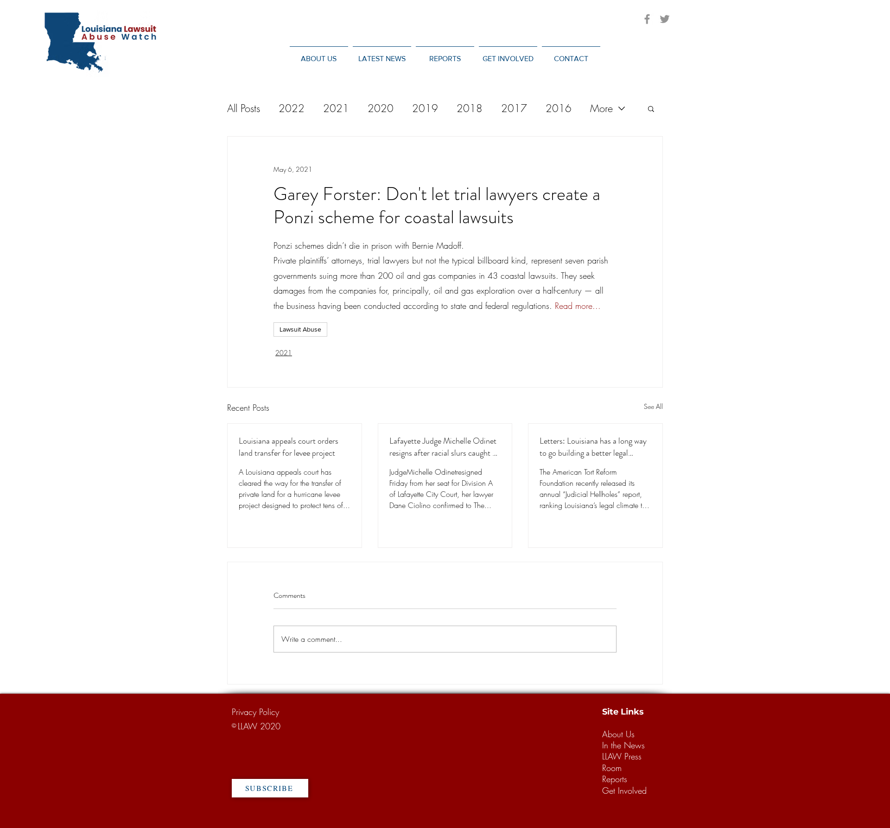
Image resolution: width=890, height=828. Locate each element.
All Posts (243, 108)
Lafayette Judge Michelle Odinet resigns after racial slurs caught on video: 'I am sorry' (445, 447)
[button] (381, 54)
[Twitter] (664, 19)
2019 (425, 108)
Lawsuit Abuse (300, 329)
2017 (514, 108)
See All (653, 406)
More (601, 108)
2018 (470, 108)
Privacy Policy (255, 711)
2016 (559, 108)
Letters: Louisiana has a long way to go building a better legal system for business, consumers (593, 447)
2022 (292, 108)
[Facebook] (647, 19)
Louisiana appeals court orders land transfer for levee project (288, 447)
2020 (381, 108)
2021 (336, 108)
